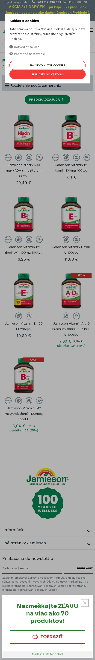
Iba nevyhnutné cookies (47, 65)
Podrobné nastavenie (29, 54)
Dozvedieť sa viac (26, 47)
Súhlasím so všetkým (47, 74)
